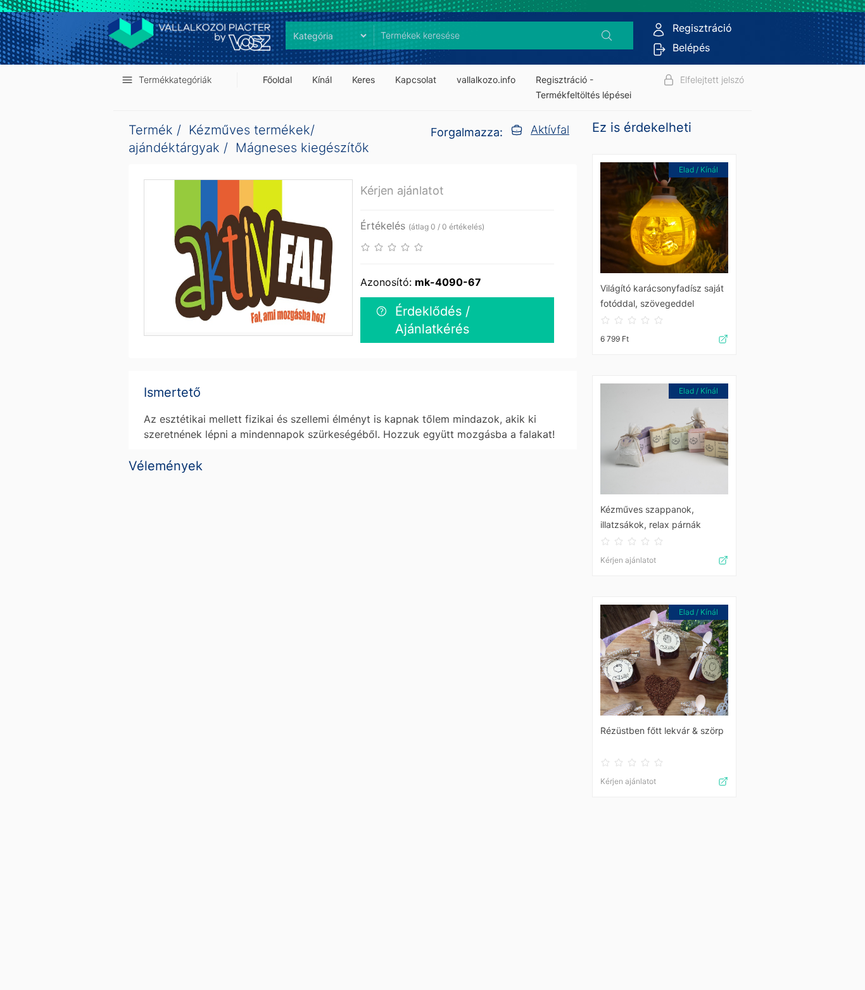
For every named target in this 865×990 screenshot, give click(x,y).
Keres (363, 79)
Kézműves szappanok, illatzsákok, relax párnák (650, 517)
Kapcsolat (415, 79)
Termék (151, 130)
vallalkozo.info (486, 79)
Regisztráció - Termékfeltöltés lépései (583, 87)
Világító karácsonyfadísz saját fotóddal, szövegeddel (662, 296)
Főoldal (277, 79)
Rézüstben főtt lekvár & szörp (662, 730)
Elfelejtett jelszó (712, 79)
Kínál (322, 79)
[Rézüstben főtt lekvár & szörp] (664, 660)
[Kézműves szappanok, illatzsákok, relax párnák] (664, 438)
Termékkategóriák (175, 79)
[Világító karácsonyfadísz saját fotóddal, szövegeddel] (664, 217)
